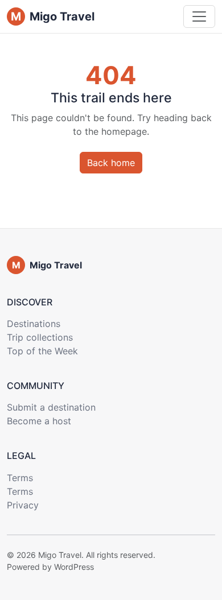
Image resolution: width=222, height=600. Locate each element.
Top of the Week (42, 351)
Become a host (39, 421)
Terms (20, 477)
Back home (111, 162)
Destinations (33, 323)
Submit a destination (51, 407)
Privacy (23, 505)
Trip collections (40, 337)
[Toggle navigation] (199, 16)
